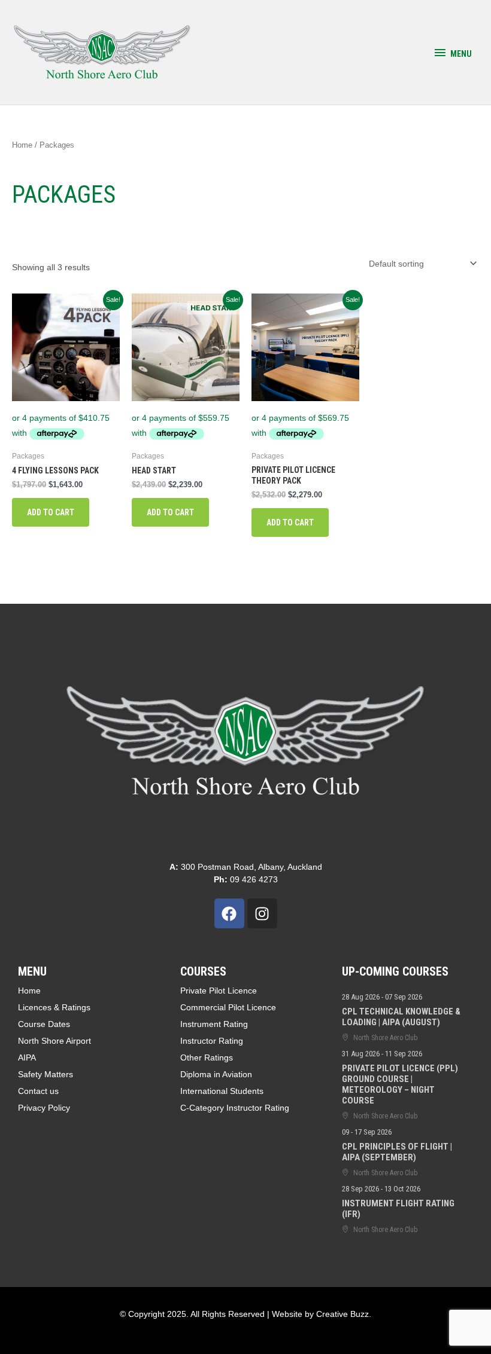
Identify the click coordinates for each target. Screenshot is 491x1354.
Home (22, 144)
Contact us (38, 1091)
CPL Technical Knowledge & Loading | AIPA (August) (401, 1017)
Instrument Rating (214, 1024)
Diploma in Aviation (216, 1074)
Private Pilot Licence (218, 990)
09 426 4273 (246, 879)
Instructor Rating (211, 1041)
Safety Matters (45, 1074)
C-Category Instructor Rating (234, 1107)
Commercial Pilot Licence (228, 1007)
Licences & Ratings (54, 1007)
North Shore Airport (54, 1041)
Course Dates (44, 1024)
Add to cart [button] (50, 512)
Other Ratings (206, 1057)
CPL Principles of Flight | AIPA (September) (397, 1152)
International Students (221, 1091)
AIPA (27, 1057)
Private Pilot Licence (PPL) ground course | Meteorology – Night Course (400, 1084)
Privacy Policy (44, 1107)
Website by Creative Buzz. (321, 1314)
